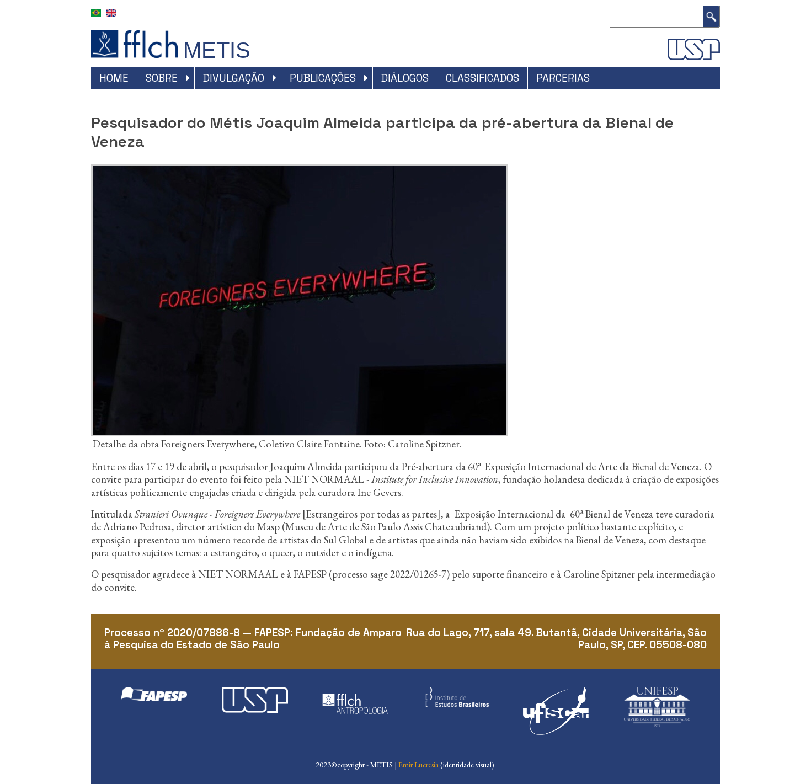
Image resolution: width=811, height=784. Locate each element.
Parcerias (563, 78)
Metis (216, 50)
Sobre (162, 78)
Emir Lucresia (418, 765)
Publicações (323, 78)
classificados (482, 78)
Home (114, 78)
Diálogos (405, 78)
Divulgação (233, 78)
